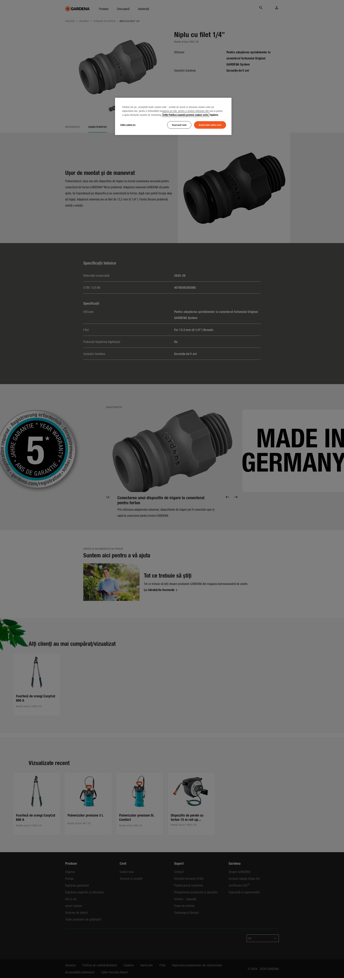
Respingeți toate (179, 124)
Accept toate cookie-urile (210, 124)
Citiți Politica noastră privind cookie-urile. (186, 115)
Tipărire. (214, 115)
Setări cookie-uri (128, 124)
